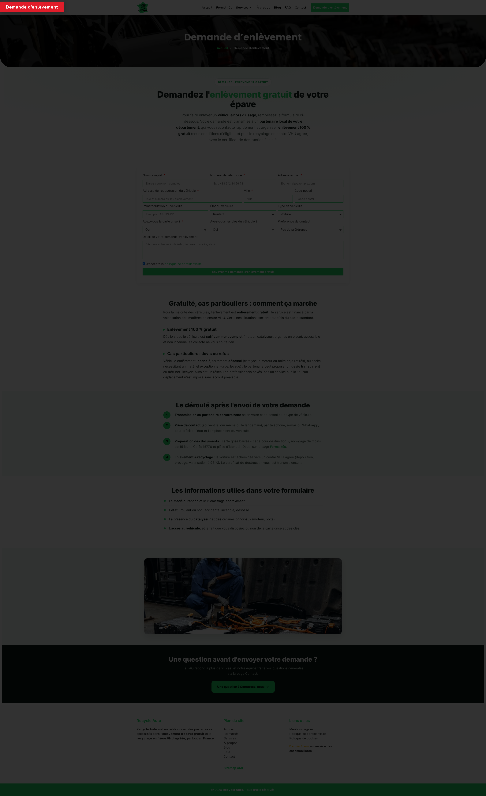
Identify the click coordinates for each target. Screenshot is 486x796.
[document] (243, 398)
